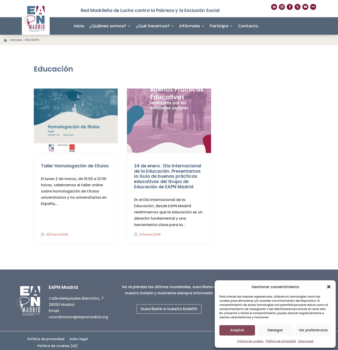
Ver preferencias (313, 330)
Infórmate (189, 26)
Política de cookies (250, 341)
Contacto (248, 26)
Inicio (79, 26)
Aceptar (237, 330)
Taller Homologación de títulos (75, 166)
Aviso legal (305, 341)
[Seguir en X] (298, 7)
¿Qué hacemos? (153, 26)
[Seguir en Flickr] (313, 7)
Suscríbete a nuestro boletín (169, 309)
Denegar (275, 330)
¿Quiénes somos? (107, 26)
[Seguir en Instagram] (282, 7)
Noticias (16, 40)
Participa (219, 26)
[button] (329, 286)
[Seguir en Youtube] (305, 7)
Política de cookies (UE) (57, 346)
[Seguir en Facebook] (290, 7)
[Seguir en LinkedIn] (274, 7)
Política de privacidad (281, 341)
